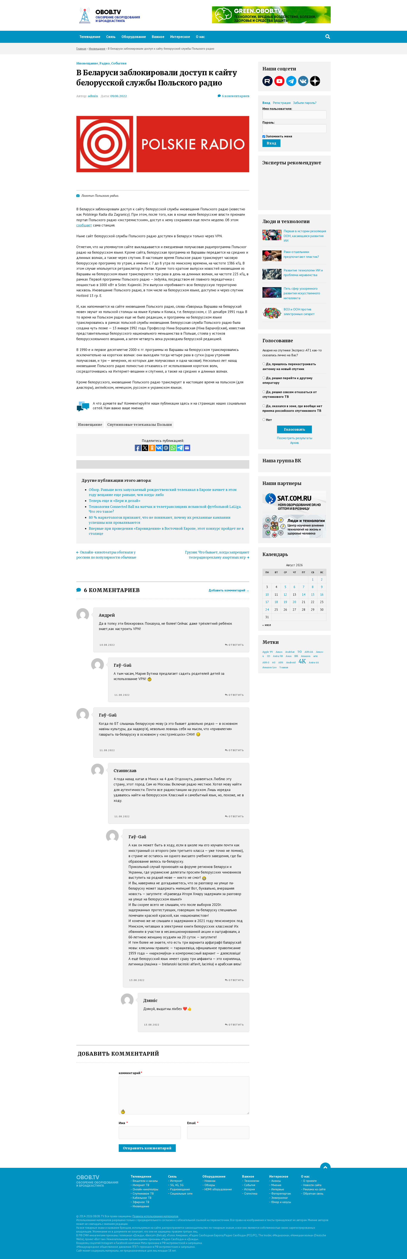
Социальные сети (181, 1193)
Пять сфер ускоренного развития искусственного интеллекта (302, 293)
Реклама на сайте (314, 1189)
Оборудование (133, 36)
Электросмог (279, 1198)
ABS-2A (309, 652)
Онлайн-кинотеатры (145, 1189)
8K (296, 656)
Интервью (277, 1189)
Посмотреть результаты (294, 438)
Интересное (180, 36)
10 (267, 594)
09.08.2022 (118, 96)
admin (93, 96)
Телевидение (89, 36)
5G (299, 652)
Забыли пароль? (304, 103)
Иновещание (87, 63)
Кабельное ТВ (142, 1198)
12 (285, 594)
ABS (280, 662)
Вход (266, 103)
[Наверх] (325, 1168)
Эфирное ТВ (141, 1202)
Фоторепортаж (281, 1193)
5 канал (284, 667)
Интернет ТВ (141, 1185)
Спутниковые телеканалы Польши (139, 425)
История (249, 1189)
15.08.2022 (151, 1024)
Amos (279, 652)
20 (294, 602)
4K (302, 661)
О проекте (310, 1181)
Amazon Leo (269, 667)
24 (267, 610)
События (118, 63)
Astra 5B (278, 656)
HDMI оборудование (218, 1189)
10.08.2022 (107, 644)
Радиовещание (180, 1189)
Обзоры (210, 1185)
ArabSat (289, 652)
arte (315, 656)
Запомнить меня (279, 136)
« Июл (266, 625)
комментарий (130, 1073)
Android (290, 662)
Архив (294, 442)
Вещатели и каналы (145, 1181)
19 (285, 602)
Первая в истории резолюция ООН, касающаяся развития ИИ (305, 236)
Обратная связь (313, 1193)
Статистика (250, 1193)
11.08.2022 (122, 694)
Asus (288, 656)
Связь (111, 36)
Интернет (176, 1181)
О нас (200, 36)
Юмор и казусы (281, 1202)
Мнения (276, 1185)
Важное (158, 36)
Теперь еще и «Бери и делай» (114, 501)
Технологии (251, 1181)
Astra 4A (314, 662)
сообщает (84, 225)
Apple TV (267, 652)
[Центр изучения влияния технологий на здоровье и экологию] (271, 22)
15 (312, 594)
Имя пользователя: (277, 108)
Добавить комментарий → (229, 590)
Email (192, 1123)
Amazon (305, 656)
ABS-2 (265, 662)
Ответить (236, 644)
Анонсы (276, 1181)
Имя (123, 1123)
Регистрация (282, 103)
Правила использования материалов (155, 1216)
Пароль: (268, 122)
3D (268, 656)
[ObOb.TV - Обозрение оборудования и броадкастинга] (108, 15)
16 (321, 594)
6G (273, 662)
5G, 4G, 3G (177, 1185)
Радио (104, 63)
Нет (269, 420)
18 (276, 602)
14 (303, 594)
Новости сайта (312, 1185)
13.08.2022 (137, 980)
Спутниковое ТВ (143, 1193)
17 (267, 602)
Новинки (210, 1181)
